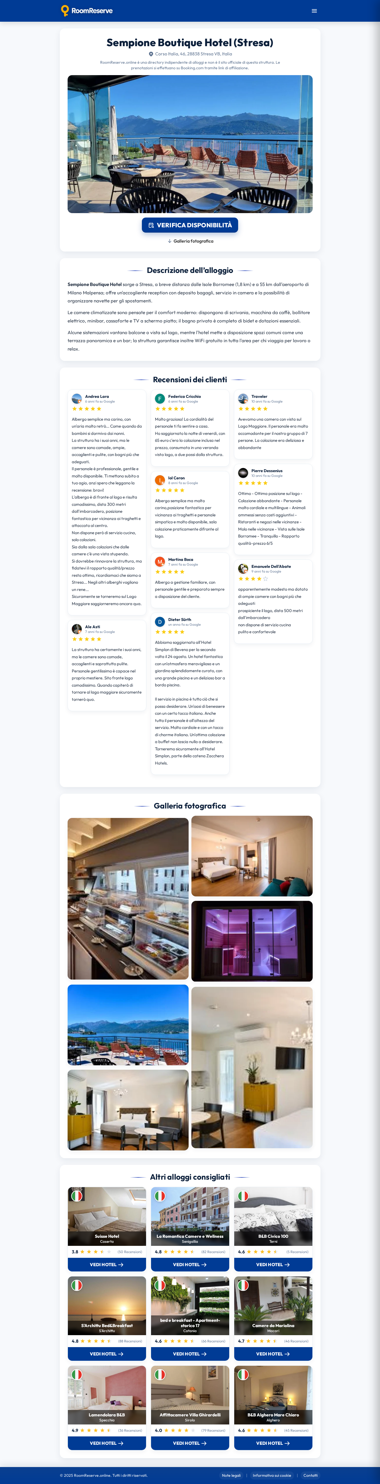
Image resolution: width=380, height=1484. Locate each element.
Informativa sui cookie (272, 1475)
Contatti (310, 1475)
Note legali (231, 1475)
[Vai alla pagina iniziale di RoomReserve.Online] (87, 11)
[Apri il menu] (314, 11)
